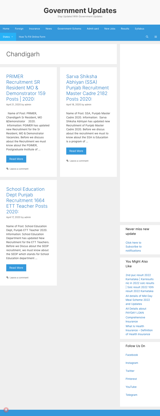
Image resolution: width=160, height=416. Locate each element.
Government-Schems (69, 28)
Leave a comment (19, 168)
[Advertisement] (140, 133)
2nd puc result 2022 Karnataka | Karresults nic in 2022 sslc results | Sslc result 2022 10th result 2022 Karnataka (140, 283)
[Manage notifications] (6, 409)
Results (125, 28)
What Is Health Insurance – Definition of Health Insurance (139, 330)
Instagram (132, 362)
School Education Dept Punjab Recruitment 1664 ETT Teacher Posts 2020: (27, 200)
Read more (17, 158)
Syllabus (139, 28)
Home (6, 28)
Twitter (130, 370)
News (49, 28)
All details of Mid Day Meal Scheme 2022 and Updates (139, 299)
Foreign (19, 28)
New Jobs (109, 28)
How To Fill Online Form (32, 36)
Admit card (93, 28)
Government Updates (80, 10)
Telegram (131, 394)
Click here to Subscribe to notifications (134, 246)
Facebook (132, 354)
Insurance (34, 28)
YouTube (131, 386)
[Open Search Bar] (147, 37)
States (6, 36)
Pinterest (131, 378)
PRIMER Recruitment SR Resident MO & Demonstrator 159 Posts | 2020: (25, 88)
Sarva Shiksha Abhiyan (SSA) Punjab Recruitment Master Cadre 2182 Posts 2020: (87, 88)
